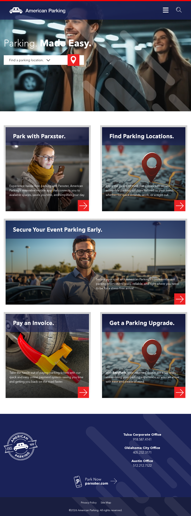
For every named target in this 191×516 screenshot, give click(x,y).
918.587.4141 (142, 439)
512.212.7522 (142, 465)
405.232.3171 (142, 452)
